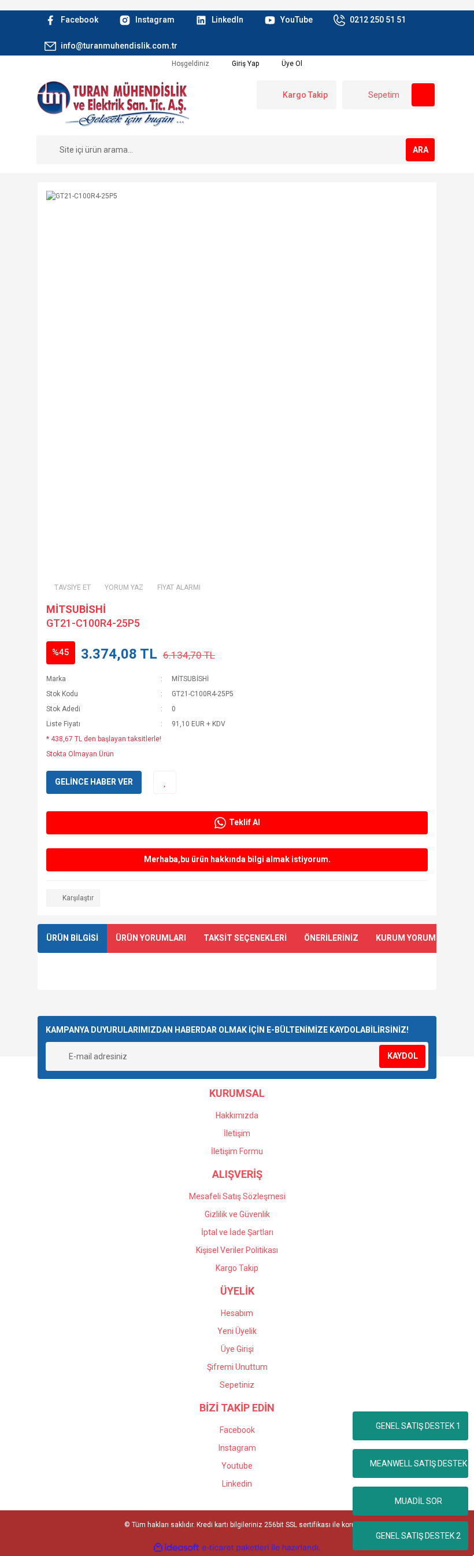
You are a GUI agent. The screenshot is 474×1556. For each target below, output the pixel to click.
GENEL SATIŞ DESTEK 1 (418, 1426)
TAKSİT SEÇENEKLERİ (245, 938)
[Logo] (112, 103)
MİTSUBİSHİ (76, 609)
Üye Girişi (237, 1349)
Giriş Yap (244, 64)
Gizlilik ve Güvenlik (237, 1214)
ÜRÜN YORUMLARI (151, 938)
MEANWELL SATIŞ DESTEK (418, 1463)
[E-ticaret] (235, 1547)
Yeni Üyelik (237, 1331)
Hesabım (237, 1313)
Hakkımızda (237, 1115)
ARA (420, 149)
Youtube (237, 1465)
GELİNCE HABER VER (94, 781)
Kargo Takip (237, 1268)
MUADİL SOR (418, 1501)
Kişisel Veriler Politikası (237, 1250)
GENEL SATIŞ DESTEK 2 (418, 1535)
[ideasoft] (176, 1547)
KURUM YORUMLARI (414, 938)
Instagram (237, 1447)
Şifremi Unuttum (237, 1367)
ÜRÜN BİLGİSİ (72, 938)
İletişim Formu (237, 1151)
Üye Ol (291, 64)
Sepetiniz (237, 1384)
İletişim (237, 1133)
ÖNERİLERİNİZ (331, 938)
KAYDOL (402, 1055)
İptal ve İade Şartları (237, 1232)
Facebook (237, 1430)
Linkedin (237, 1483)
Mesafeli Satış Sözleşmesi (237, 1196)
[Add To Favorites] (164, 782)
